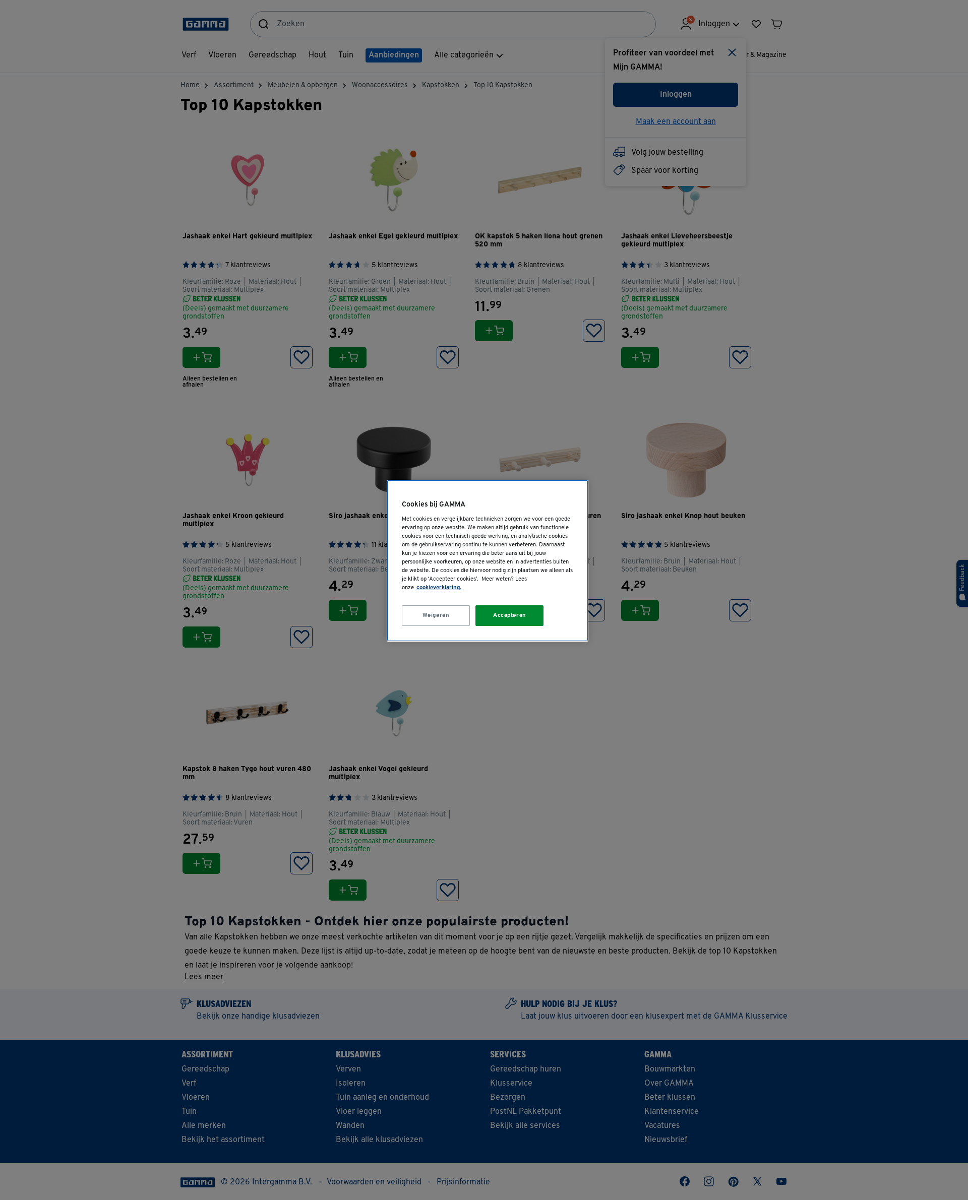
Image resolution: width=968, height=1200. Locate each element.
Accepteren (509, 615)
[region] (487, 561)
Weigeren (436, 615)
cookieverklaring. (438, 588)
